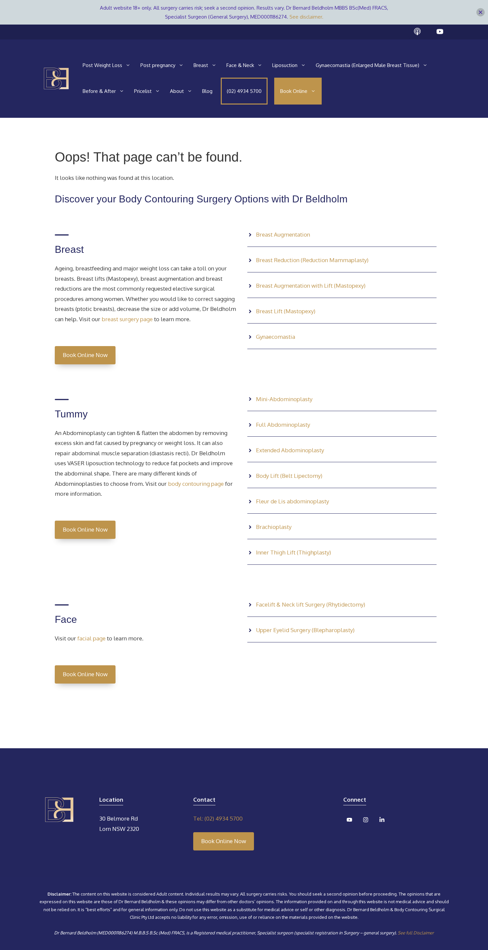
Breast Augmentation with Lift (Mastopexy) (311, 285)
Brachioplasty (273, 526)
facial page (91, 638)
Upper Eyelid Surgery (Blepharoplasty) (305, 629)
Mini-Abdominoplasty (284, 399)
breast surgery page (127, 319)
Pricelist (143, 91)
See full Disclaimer (416, 932)
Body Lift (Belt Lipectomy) (289, 475)
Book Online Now (85, 354)
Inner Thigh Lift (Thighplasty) (293, 552)
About (177, 91)
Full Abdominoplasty (283, 424)
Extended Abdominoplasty (290, 450)
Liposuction (284, 65)
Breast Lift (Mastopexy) (285, 311)
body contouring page (195, 483)
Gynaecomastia (275, 336)
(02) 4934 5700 (244, 91)
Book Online (293, 91)
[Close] (480, 12)
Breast (201, 65)
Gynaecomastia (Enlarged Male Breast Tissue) (367, 65)
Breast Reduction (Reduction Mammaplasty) (312, 259)
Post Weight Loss (102, 65)
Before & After (99, 91)
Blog (207, 91)
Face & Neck (240, 65)
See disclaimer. (306, 17)
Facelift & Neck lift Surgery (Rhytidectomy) (310, 604)
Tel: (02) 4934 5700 (218, 818)
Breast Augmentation (283, 234)
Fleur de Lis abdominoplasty (292, 501)
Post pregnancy (157, 65)
